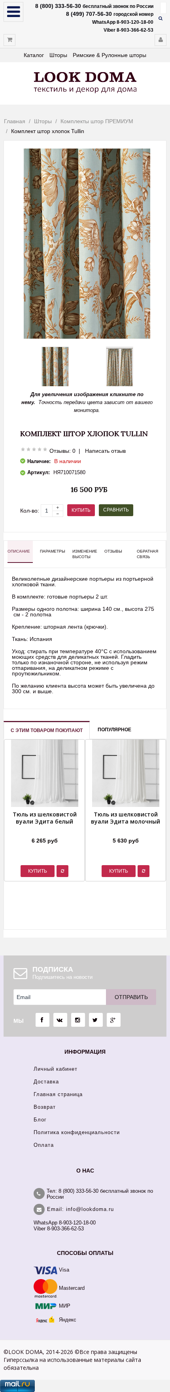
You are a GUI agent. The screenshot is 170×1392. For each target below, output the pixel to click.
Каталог (34, 55)
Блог (40, 1120)
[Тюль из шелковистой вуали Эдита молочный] (125, 831)
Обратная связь (147, 554)
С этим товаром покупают (47, 730)
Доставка (46, 1082)
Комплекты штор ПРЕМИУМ (96, 121)
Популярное (114, 729)
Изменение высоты (84, 554)
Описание (19, 551)
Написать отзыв (105, 451)
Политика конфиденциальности (77, 1132)
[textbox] (163, 8)
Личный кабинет (55, 1069)
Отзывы (113, 551)
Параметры (52, 551)
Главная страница (58, 1094)
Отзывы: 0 (62, 451)
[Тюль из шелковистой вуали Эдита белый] (44, 831)
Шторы (58, 55)
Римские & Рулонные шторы (109, 55)
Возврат (45, 1107)
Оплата (44, 1145)
